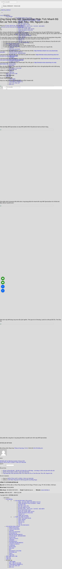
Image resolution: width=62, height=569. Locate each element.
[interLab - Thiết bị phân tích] (5, 10)
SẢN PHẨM (9, 16)
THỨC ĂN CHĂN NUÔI (24, 518)
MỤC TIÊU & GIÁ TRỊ (15, 563)
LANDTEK (12, 545)
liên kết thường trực (38, 448)
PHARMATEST (13, 541)
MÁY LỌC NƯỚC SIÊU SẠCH (26, 28)
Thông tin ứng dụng (3, 15)
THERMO (11, 57)
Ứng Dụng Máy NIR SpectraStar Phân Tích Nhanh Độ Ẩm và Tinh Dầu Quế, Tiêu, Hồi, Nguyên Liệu (27, 473)
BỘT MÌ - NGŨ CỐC (23, 23)
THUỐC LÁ (21, 39)
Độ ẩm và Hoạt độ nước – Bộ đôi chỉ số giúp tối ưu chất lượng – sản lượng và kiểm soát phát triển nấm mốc (29, 470)
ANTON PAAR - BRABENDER (17, 53)
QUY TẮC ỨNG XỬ (14, 83)
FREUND (11, 72)
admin (21, 25)
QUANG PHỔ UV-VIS (24, 24)
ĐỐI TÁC (11, 84)
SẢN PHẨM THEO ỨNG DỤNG (23, 500)
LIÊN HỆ (8, 76)
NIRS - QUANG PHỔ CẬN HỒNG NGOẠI (29, 502)
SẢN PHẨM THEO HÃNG (13, 526)
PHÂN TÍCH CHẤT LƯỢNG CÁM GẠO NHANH (13, 462)
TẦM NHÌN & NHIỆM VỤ (16, 81)
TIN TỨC (8, 557)
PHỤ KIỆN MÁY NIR (11, 73)
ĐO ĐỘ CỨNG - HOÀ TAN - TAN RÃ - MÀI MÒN (31, 26)
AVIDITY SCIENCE (14, 61)
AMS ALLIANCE (13, 538)
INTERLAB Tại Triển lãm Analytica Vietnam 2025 (12, 461)
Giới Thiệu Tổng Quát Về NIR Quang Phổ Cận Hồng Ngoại (22, 479)
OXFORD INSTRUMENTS (16, 542)
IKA (10, 549)
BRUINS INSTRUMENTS (16, 52)
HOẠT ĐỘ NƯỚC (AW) (24, 27)
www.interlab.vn (45, 490)
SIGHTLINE (12, 537)
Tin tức (9, 15)
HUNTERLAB (13, 69)
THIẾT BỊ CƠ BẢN (23, 515)
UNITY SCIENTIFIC (14, 529)
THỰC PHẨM (21, 519)
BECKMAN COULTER (15, 68)
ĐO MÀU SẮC (22, 504)
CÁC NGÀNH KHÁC (23, 525)
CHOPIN (11, 47)
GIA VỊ (20, 523)
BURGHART (12, 64)
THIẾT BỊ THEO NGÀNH (22, 517)
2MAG (11, 553)
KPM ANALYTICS (14, 527)
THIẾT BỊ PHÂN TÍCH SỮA (25, 30)
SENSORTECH (13, 533)
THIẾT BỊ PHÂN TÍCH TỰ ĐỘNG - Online (29, 503)
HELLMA (11, 65)
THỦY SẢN (21, 521)
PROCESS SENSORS (14, 49)
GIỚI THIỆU (12, 79)
